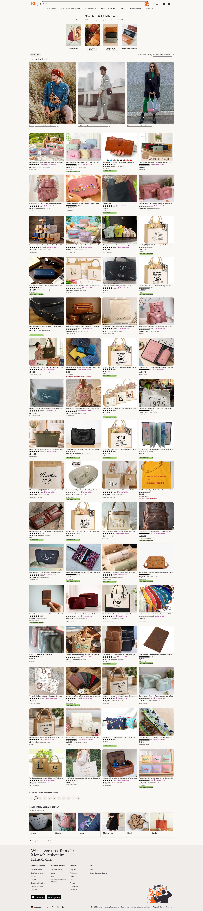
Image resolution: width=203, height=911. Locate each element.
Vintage (122, 9)
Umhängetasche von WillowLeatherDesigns (43, 126)
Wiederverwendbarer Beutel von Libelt (139, 126)
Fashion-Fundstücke (108, 9)
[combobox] (92, 3)
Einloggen (156, 4)
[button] (36, 907)
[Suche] (146, 3)
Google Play (54, 897)
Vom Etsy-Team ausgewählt (70, 9)
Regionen (169, 907)
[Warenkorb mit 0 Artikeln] (169, 3)
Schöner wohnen (90, 9)
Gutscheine (150, 9)
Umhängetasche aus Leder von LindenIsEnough (94, 126)
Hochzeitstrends (135, 9)
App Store (38, 897)
